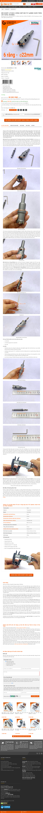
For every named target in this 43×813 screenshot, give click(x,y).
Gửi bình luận (35, 696)
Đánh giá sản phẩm (10, 661)
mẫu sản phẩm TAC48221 (21, 627)
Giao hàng (22, 125)
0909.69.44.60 (32, 776)
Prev (9, 63)
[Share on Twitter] (26, 110)
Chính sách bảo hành (5, 765)
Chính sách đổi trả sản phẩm (6, 766)
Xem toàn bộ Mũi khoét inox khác (22, 736)
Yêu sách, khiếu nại (10, 662)
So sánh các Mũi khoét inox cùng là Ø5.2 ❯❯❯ (22, 120)
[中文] (34, 4)
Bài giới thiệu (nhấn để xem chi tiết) (7, 800)
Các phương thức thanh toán (6, 762)
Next (34, 63)
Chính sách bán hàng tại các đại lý (7, 770)
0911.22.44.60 (32, 775)
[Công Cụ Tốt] (6, 5)
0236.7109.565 (38, 770)
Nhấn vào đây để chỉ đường (33, 761)
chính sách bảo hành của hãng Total (21, 644)
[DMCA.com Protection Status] (4, 803)
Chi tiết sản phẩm (4, 125)
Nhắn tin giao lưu (9, 665)
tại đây (4, 497)
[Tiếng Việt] (32, 4)
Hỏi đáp (32, 125)
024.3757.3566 (29, 765)
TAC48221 (29, 512)
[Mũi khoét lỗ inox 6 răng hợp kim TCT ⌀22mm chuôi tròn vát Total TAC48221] (19, 64)
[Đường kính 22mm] (24, 64)
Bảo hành (28, 125)
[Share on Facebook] (23, 110)
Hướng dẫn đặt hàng (5, 761)
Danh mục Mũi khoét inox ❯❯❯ (21, 575)
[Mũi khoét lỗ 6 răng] (30, 64)
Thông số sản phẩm (14, 125)
